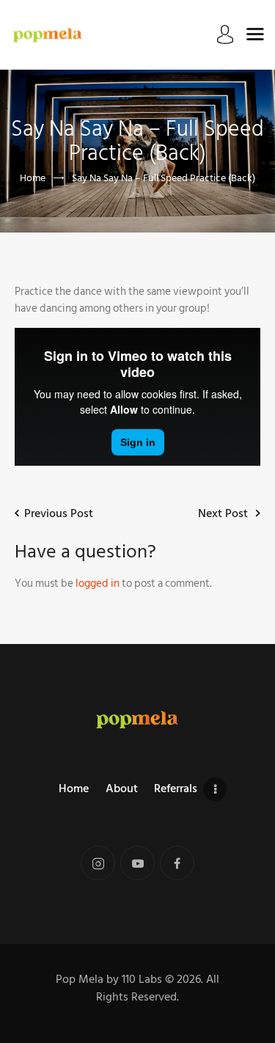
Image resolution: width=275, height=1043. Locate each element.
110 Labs (142, 979)
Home (32, 178)
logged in (98, 583)
